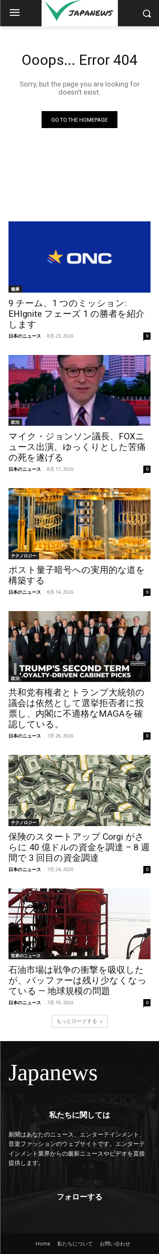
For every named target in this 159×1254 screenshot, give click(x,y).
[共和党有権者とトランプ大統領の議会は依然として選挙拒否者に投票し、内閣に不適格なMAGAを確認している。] (79, 646)
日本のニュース (24, 335)
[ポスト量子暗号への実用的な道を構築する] (79, 523)
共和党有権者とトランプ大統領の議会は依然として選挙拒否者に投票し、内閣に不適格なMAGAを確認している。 (76, 708)
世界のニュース (26, 955)
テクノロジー (23, 556)
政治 (15, 422)
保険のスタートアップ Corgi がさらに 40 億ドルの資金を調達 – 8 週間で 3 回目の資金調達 (79, 847)
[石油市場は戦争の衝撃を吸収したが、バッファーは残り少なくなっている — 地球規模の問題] (79, 924)
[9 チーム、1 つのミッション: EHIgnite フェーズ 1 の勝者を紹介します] (79, 257)
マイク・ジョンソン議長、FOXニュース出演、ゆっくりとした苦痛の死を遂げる (77, 447)
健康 (15, 289)
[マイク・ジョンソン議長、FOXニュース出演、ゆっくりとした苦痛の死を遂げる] (79, 390)
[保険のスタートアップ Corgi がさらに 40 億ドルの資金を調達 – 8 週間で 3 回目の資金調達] (79, 790)
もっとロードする (76, 1021)
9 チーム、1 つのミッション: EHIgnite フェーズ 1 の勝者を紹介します (76, 314)
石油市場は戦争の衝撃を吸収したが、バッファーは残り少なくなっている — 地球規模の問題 (77, 980)
